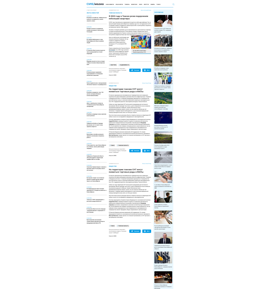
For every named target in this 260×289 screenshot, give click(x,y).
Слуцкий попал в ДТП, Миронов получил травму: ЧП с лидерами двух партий (162, 30)
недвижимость (124, 65)
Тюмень (127, 4)
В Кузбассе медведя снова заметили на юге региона (161, 69)
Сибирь (152, 4)
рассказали (112, 49)
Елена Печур (148, 83)
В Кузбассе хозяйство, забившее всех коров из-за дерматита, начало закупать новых (163, 50)
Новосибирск (110, 4)
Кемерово (134, 4)
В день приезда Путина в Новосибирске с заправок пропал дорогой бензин (163, 267)
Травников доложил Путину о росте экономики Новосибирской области (163, 247)
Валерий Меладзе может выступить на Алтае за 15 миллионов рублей (161, 127)
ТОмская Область (123, 145)
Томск (158, 4)
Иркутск (146, 4)
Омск (140, 4)
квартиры (113, 65)
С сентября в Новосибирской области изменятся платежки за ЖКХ (162, 186)
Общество (113, 86)
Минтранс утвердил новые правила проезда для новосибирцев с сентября (161, 107)
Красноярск (119, 4)
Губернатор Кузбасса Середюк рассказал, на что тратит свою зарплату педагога (162, 87)
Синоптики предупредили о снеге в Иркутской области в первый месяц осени (163, 166)
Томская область (115, 13)
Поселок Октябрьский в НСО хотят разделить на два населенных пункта (161, 147)
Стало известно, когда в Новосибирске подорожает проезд (161, 206)
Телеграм (136, 70)
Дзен (148, 70)
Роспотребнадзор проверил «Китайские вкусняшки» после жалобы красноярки (162, 227)
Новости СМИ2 (112, 75)
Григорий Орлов (147, 10)
